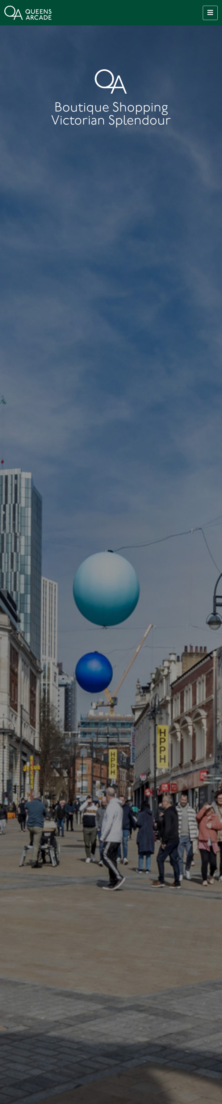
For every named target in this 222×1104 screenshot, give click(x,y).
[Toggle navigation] (210, 13)
